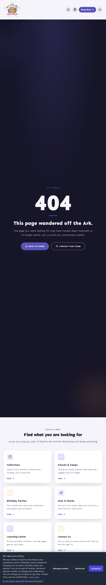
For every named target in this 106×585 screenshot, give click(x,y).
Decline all (80, 568)
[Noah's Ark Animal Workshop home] (12, 10)
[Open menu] (100, 9)
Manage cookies (60, 568)
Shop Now (86, 10)
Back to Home (36, 246)
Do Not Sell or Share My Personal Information (23, 581)
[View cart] (75, 9)
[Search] (68, 9)
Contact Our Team (69, 246)
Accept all (96, 568)
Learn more (34, 577)
